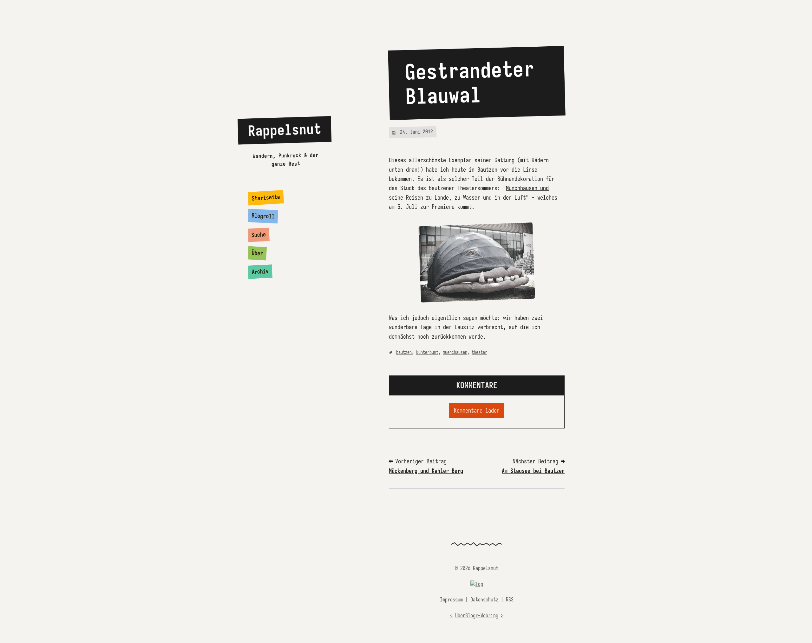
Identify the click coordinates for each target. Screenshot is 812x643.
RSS (510, 600)
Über (257, 253)
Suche (259, 235)
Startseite (266, 197)
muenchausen (455, 352)
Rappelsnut (284, 130)
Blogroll (263, 216)
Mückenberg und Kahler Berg (426, 470)
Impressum (451, 600)
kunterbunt (427, 352)
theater (479, 352)
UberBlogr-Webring (476, 616)
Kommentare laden (477, 410)
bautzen (404, 352)
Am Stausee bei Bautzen (533, 470)
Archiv (260, 272)
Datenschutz (484, 600)
